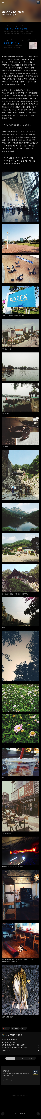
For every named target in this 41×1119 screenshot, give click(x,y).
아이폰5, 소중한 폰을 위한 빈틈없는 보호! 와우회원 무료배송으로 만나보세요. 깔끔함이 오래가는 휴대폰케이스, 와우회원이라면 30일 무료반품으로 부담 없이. (20, 32)
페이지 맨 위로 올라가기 (38, 1113)
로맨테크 (6, 1071)
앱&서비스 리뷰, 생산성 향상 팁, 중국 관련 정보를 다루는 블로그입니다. (16, 1074)
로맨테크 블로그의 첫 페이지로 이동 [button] (20, 2)
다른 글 (30, 1058)
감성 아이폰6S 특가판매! (12, 43)
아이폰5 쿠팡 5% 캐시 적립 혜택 (15, 29)
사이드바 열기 (2, 2)
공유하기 (20, 1058)
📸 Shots (15, 15)
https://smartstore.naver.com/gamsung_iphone (18, 40)
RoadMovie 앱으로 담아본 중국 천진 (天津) (14, 1048)
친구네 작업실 (6, 1050)
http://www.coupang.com (12, 26)
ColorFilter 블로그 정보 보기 (38, 2)
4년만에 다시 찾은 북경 (8, 1042)
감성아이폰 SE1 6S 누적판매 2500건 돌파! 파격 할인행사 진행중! (13, 47)
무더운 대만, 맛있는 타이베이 (10, 1039)
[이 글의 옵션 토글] (8, 1028)
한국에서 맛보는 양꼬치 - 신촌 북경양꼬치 (14, 1045)
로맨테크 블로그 (2, 1113)
